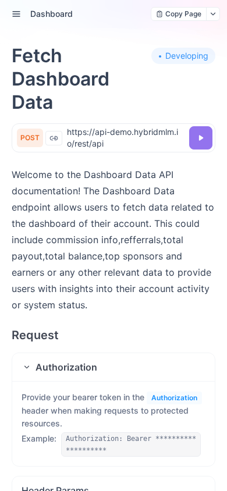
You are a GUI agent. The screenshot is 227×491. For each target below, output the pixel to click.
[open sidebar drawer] (16, 14)
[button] (113, 367)
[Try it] (200, 138)
